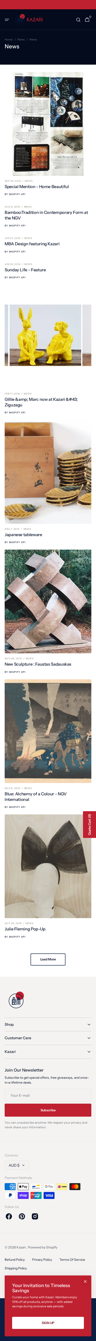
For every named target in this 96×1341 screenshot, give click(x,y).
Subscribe (48, 1110)
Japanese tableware (23, 534)
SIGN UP (48, 1323)
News (21, 39)
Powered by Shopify (42, 1247)
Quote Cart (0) (89, 824)
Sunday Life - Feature (25, 269)
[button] (7, 20)
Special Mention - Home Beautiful (37, 186)
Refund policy (15, 1260)
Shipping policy (16, 1268)
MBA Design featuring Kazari (32, 243)
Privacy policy (42, 1260)
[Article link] (48, 134)
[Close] (85, 1281)
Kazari (21, 1247)
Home (9, 39)
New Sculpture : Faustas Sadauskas (38, 664)
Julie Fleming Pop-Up (25, 929)
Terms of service (72, 1260)
